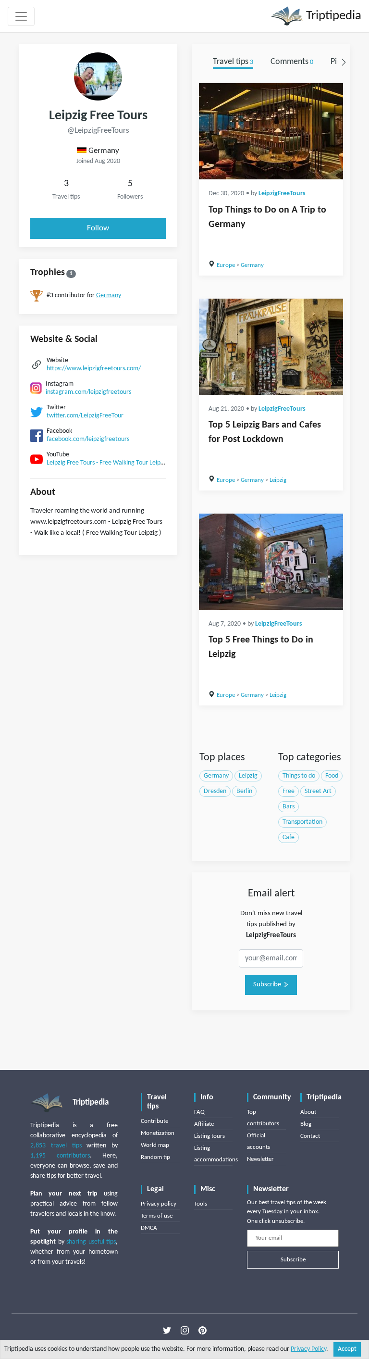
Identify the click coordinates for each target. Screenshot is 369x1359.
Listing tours (209, 1136)
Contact (310, 1136)
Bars (289, 807)
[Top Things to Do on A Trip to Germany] (271, 131)
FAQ (199, 1112)
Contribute (154, 1121)
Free (289, 791)
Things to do (299, 776)
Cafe (289, 837)
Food (331, 776)
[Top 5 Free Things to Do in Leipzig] (271, 562)
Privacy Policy (308, 1349)
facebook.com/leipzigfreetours (88, 439)
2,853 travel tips (56, 1145)
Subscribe (268, 984)
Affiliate (204, 1124)
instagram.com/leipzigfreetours (88, 392)
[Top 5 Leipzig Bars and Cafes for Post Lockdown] (271, 347)
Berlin (244, 791)
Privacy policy (158, 1204)
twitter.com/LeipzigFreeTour (85, 416)
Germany (108, 295)
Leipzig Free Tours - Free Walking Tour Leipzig (107, 463)
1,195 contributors (60, 1155)
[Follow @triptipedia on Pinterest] (202, 1330)
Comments (292, 62)
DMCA (149, 1228)
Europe (226, 265)
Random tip (155, 1157)
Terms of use (156, 1216)
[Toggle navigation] (21, 16)
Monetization (157, 1133)
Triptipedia (332, 16)
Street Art (318, 791)
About (308, 1112)
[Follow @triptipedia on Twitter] (167, 1330)
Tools (200, 1204)
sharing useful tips (91, 1242)
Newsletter (260, 1159)
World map (155, 1145)
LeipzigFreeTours (282, 193)
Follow (98, 228)
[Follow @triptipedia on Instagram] (185, 1330)
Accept (347, 1349)
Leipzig (278, 480)
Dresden (215, 791)
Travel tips (233, 62)
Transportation (302, 822)
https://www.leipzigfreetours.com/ (94, 368)
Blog (305, 1124)
